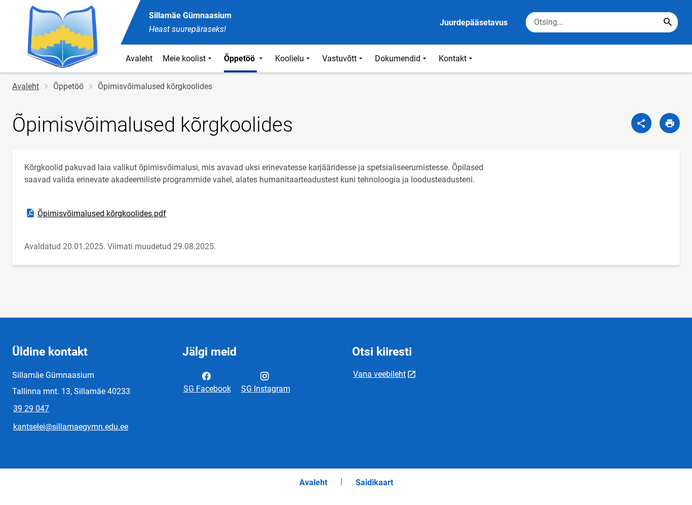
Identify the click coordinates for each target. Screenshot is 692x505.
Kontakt (453, 58)
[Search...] (667, 22)
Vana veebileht (379, 374)
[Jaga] (641, 123)
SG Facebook (207, 389)
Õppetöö (240, 58)
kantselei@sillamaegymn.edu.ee (70, 427)
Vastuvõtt (339, 58)
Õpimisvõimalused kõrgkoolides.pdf (95, 212)
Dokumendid (397, 58)
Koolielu (289, 58)
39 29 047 (31, 408)
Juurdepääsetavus (474, 22)
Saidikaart (374, 482)
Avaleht (139, 58)
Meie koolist (184, 58)
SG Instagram (265, 389)
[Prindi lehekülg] (670, 123)
